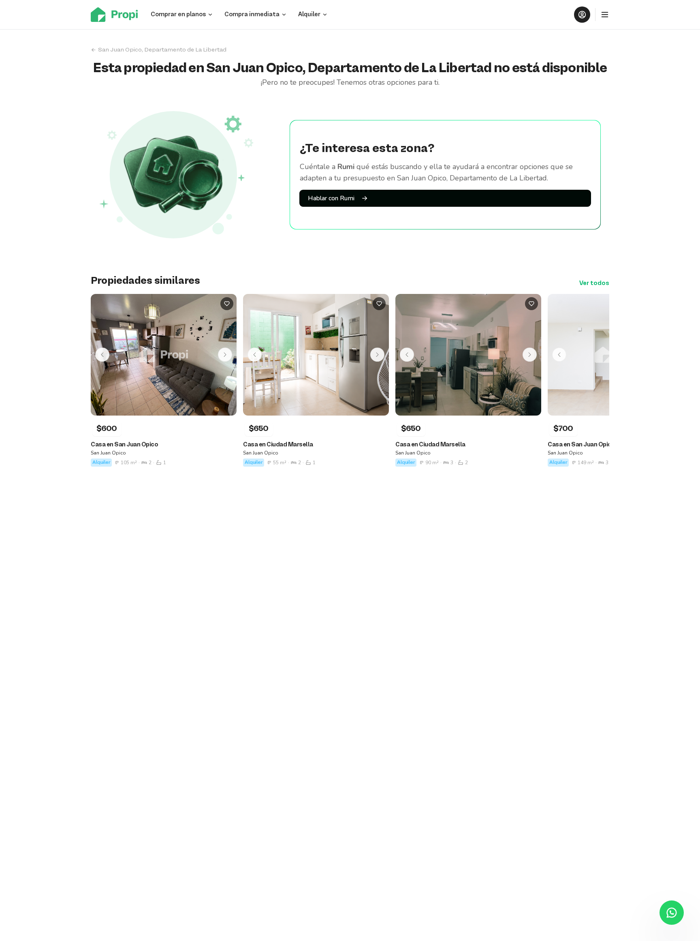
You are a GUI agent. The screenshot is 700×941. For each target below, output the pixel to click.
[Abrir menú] (604, 14)
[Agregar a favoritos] (226, 303)
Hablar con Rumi (331, 198)
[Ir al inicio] (117, 14)
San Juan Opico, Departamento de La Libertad (162, 50)
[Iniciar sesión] (582, 14)
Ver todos (594, 283)
